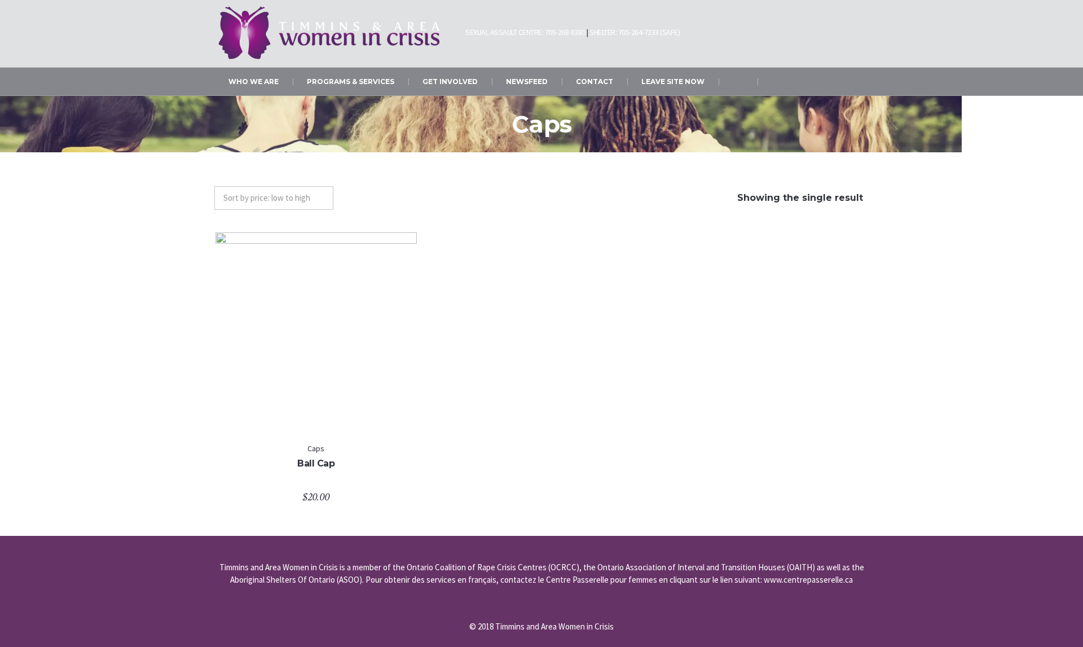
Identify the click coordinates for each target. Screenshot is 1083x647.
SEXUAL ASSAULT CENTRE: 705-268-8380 (525, 32)
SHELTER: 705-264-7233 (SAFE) (634, 32)
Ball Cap (315, 463)
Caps (315, 448)
